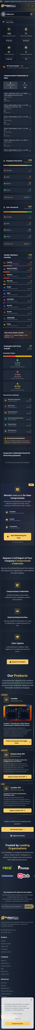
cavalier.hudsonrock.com (16, 701)
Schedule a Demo (6, 952)
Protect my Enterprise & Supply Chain (16, 742)
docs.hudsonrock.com (15, 756)
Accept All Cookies (17, 1023)
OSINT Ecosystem (6, 994)
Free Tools (4, 983)
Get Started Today (16, 829)
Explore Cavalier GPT (16, 810)
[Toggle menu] (32, 5)
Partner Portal (5, 974)
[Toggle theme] (28, 5)
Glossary (3, 985)
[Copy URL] (30, 94)
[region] (17, 1013)
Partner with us (5, 963)
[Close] (31, 1000)
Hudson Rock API (6, 943)
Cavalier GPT (4, 946)
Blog (2, 968)
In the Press (4, 971)
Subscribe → (29, 906)
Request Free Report (19, 662)
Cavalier (3, 941)
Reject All (17, 1018)
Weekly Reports (5, 988)
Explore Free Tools (19, 836)
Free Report (4, 949)
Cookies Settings (17, 1013)
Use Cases (4, 996)
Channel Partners (6, 966)
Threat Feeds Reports (7, 991)
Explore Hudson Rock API (16, 777)
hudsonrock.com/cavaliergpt (17, 790)
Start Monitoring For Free (18, 536)
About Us (3, 960)
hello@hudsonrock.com (9, 930)
